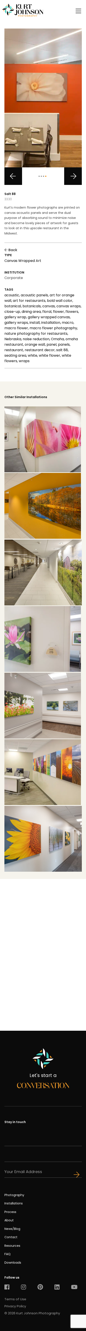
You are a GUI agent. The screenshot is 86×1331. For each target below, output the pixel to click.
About (9, 1220)
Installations (13, 1203)
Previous (13, 176)
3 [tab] (43, 176)
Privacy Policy (15, 1306)
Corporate (13, 277)
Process (10, 1212)
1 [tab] (39, 176)
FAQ (7, 1254)
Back (12, 249)
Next (73, 176)
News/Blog (12, 1229)
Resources (12, 1245)
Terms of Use (15, 1299)
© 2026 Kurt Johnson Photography (32, 1313)
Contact (10, 1237)
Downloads (12, 1262)
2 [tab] (41, 176)
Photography (14, 1195)
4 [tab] (45, 176)
